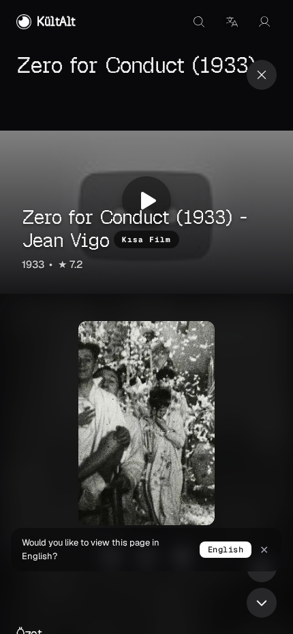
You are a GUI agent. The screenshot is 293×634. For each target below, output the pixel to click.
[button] (231, 22)
